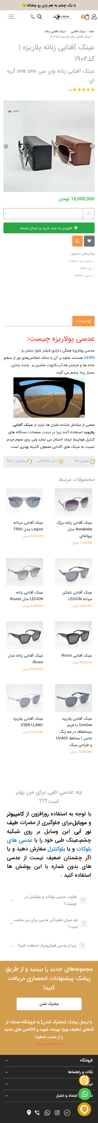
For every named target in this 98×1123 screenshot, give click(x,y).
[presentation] (92, 146)
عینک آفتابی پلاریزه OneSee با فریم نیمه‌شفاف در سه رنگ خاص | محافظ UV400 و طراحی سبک (74, 732)
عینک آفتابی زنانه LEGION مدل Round (26, 595)
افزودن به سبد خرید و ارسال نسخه (46, 228)
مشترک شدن (49, 1004)
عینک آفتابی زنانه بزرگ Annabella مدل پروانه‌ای (74, 529)
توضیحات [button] (83, 321)
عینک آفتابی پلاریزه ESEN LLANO (28, 722)
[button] (94, 16)
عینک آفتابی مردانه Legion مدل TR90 (28, 526)
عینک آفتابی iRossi (76, 656)
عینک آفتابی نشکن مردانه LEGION (77, 595)
